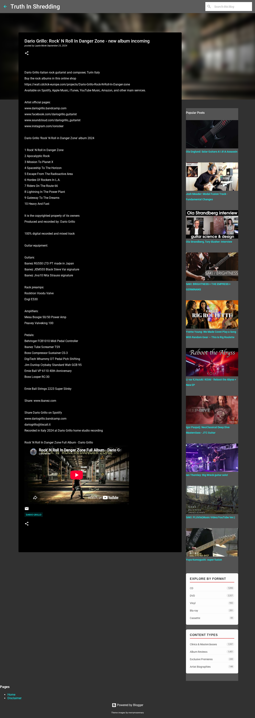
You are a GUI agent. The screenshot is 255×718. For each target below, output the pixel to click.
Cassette (211, 618)
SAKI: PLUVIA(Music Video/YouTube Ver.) (210, 517)
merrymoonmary (136, 712)
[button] (26, 53)
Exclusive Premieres (211, 659)
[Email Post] (26, 510)
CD (211, 588)
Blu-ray (211, 610)
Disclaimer (14, 698)
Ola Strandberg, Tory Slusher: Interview (209, 241)
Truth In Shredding (35, 6)
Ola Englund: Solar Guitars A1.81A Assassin (211, 151)
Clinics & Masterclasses (211, 644)
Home (11, 694)
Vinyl (211, 603)
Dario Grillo (33, 514)
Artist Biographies (211, 666)
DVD (211, 595)
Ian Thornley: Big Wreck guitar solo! (207, 475)
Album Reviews (211, 651)
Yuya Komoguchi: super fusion (204, 559)
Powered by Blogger (129, 705)
